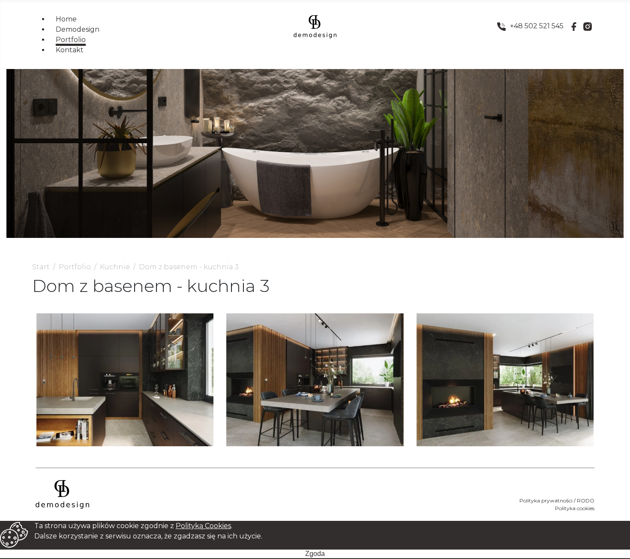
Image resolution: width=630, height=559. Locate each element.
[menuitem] (66, 19)
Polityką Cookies (203, 526)
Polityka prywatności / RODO (556, 500)
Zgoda (315, 553)
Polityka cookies (574, 508)
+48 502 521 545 (536, 26)
